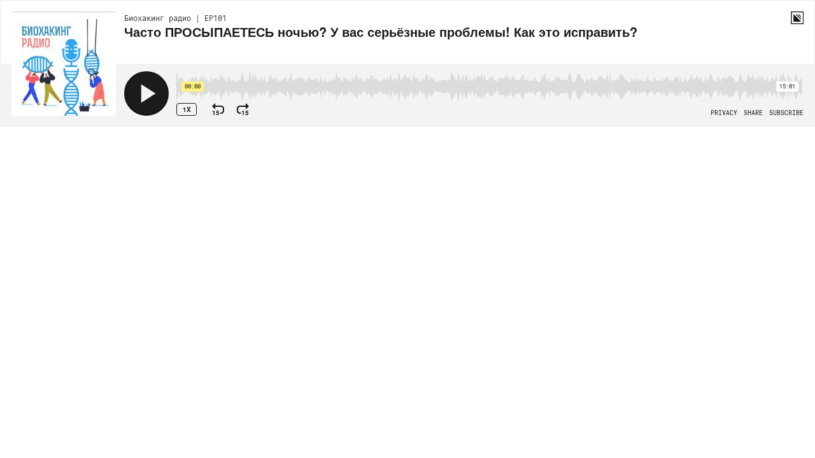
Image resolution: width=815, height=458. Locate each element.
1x (187, 109)
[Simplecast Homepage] (797, 17)
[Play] (146, 93)
